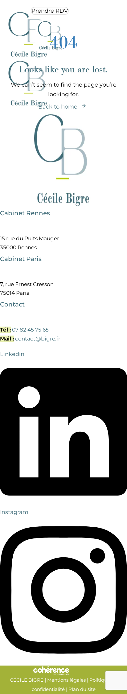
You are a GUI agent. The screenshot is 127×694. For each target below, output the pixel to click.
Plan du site (82, 689)
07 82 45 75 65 (30, 330)
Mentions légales (66, 680)
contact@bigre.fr (37, 339)
